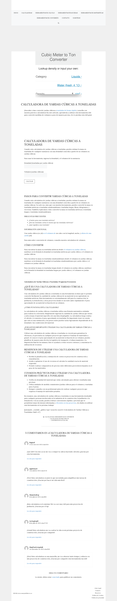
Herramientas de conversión (47, 18)
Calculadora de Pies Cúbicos (59, 418)
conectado (56, 577)
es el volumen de (49, 233)
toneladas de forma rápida (66, 110)
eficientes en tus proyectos (66, 403)
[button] (58, 23)
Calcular (29, 181)
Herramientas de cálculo (45, 13)
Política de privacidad (98, 598)
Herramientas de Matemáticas (92, 13)
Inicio (16, 13)
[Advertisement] (58, 39)
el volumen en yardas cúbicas (75, 250)
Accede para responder (34, 459)
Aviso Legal (98, 588)
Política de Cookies (97, 595)
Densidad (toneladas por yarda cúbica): (38, 163)
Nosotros (76, 18)
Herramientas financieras (68, 13)
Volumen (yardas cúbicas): (34, 172)
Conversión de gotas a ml (59, 420)
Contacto (65, 18)
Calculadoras (26, 13)
